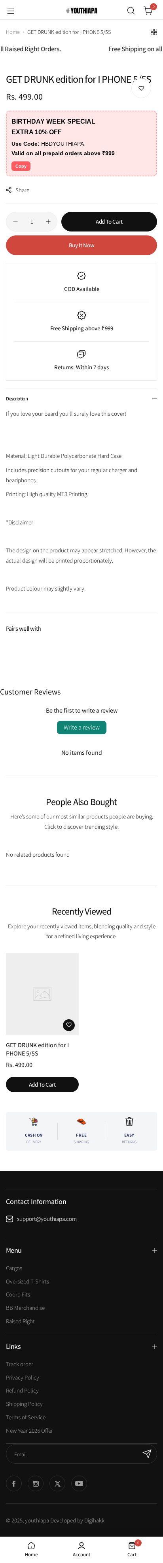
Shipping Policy (24, 1403)
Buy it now (81, 245)
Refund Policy (22, 1390)
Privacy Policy (22, 1377)
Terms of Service (25, 1417)
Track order (19, 1364)
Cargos (14, 1268)
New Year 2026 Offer (29, 1430)
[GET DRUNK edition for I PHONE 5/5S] (42, 994)
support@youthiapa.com (47, 1218)
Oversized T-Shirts (27, 1281)
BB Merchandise (25, 1307)
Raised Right (20, 1321)
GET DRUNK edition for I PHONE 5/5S (37, 1049)
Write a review (82, 727)
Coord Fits (18, 1294)
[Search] (131, 10)
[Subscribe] (147, 1454)
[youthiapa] (81, 10)
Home (13, 31)
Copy (21, 166)
